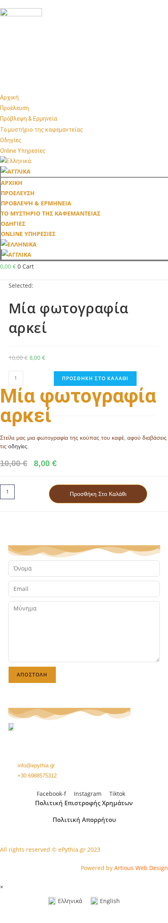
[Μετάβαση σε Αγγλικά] (84, 171)
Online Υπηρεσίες (23, 151)
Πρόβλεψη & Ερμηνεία (28, 118)
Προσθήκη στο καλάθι (95, 378)
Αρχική (9, 97)
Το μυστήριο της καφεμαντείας (41, 129)
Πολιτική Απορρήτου (84, 819)
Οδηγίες (11, 140)
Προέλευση (14, 108)
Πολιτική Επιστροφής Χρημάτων (84, 803)
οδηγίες (17, 446)
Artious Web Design (141, 868)
